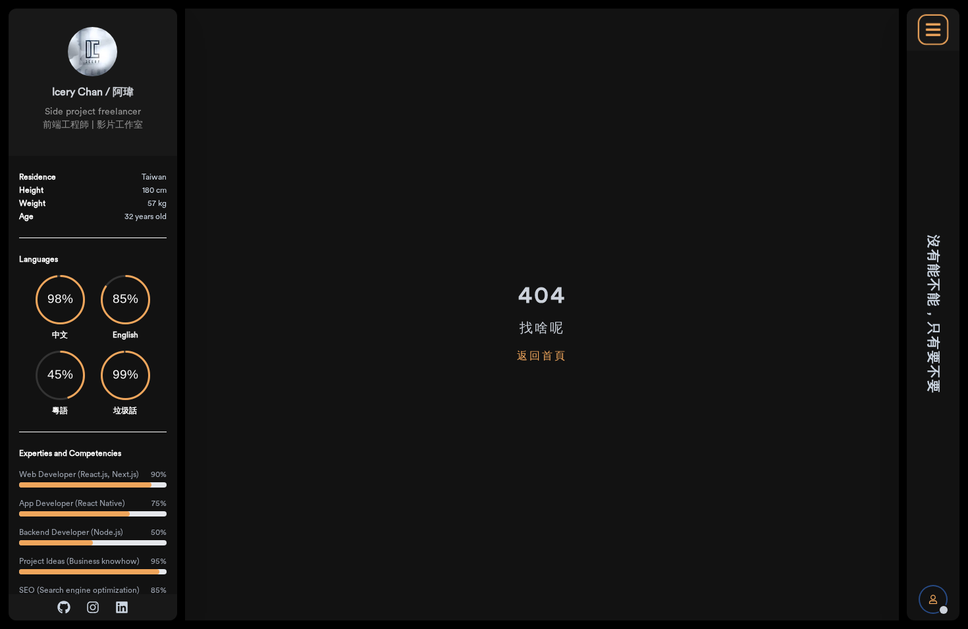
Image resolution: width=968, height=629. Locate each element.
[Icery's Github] (63, 607)
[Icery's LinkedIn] (121, 607)
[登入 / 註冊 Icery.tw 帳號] (933, 599)
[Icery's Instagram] (92, 607)
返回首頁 (542, 356)
